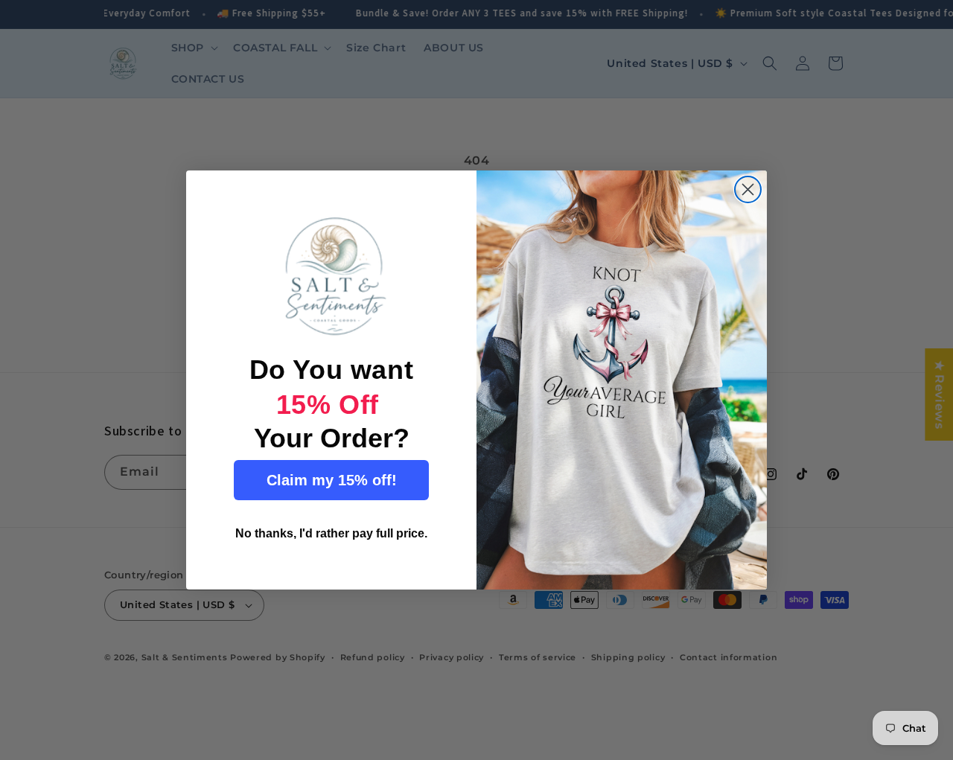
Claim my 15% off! (332, 480)
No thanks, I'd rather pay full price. (331, 533)
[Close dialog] (748, 189)
